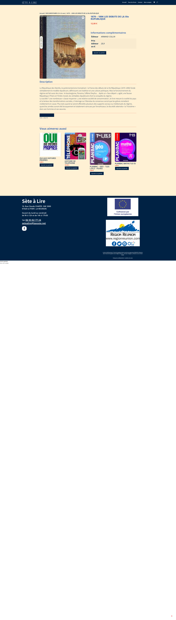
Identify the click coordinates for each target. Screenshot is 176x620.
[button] (83, 17)
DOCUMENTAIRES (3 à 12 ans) (55, 13)
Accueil (124, 2)
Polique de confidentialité (118, 258)
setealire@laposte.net (34, 223)
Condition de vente (129, 258)
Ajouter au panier (99, 53)
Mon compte (147, 2)
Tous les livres (132, 2)
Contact (140, 2)
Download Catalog (47, 115)
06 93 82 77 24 (33, 220)
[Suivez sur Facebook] (24, 228)
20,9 (103, 43)
